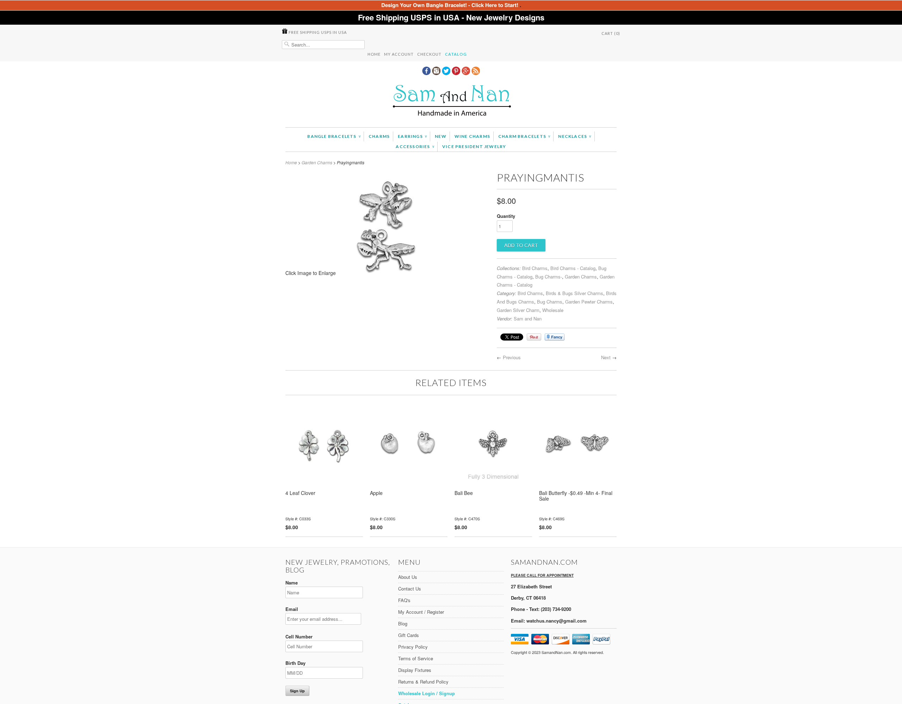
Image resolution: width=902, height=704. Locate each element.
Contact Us (409, 588)
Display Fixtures (414, 670)
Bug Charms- (548, 276)
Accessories (415, 146)
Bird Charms (535, 268)
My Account (399, 54)
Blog (402, 623)
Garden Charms (317, 162)
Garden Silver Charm (518, 310)
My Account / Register (421, 611)
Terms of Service (415, 658)
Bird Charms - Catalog (572, 268)
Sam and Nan (528, 318)
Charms (379, 136)
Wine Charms (472, 136)
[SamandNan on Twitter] (447, 72)
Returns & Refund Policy (423, 681)
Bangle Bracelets (333, 136)
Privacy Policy (413, 646)
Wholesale (552, 310)
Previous (512, 357)
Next (606, 357)
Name (291, 582)
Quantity (506, 216)
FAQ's (404, 600)
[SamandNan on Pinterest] (457, 72)
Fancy (554, 337)
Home (374, 54)
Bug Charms (549, 301)
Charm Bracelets (524, 136)
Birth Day (295, 663)
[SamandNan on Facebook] (427, 72)
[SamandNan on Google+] (466, 72)
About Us (407, 577)
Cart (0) (610, 33)
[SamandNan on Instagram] (437, 72)
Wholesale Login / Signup (426, 693)
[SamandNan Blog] (475, 72)
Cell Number (299, 636)
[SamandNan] (451, 101)
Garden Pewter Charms (589, 301)
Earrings (412, 136)
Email (291, 609)
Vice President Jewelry (474, 146)
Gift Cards (408, 635)
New (440, 136)
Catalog (456, 54)
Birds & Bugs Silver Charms (574, 293)
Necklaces (574, 136)
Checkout (429, 54)
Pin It (534, 337)
